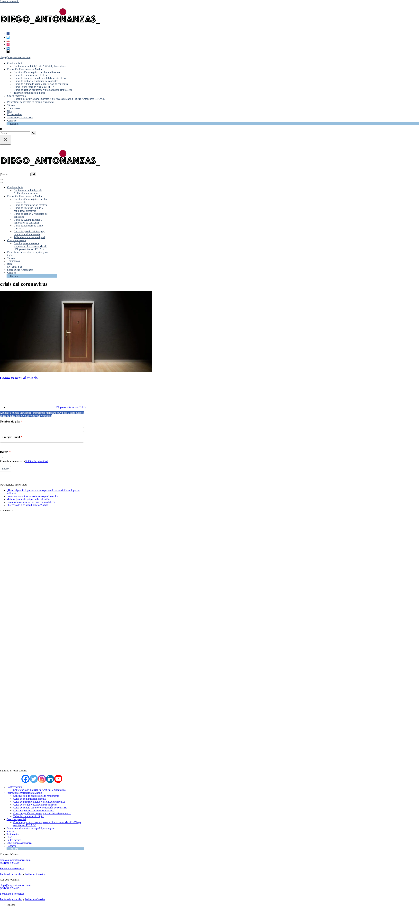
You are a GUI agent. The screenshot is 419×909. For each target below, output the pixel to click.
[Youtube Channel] (58, 779)
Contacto (12, 120)
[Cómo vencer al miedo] (76, 371)
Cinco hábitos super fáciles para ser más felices (31, 502)
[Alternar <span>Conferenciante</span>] (55, 187)
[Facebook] (8, 33)
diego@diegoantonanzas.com (15, 57)
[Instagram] (8, 44)
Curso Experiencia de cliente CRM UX (34, 86)
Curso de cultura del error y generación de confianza (41, 84)
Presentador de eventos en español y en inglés (30, 102)
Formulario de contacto (12, 868)
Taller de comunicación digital (29, 92)
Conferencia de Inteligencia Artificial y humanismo (40, 66)
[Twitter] (8, 37)
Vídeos (11, 105)
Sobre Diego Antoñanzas (20, 117)
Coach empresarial (16, 819)
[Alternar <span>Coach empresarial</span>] (55, 240)
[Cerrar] (5, 140)
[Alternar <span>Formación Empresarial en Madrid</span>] (55, 196)
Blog (9, 111)
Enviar (5, 469)
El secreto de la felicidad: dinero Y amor (27, 505)
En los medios (14, 114)
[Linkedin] (8, 48)
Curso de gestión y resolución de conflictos (36, 81)
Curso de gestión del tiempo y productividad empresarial (43, 89)
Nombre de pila (10, 421)
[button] (24, 63)
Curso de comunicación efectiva (30, 75)
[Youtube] (8, 41)
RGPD (4, 452)
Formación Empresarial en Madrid (24, 792)
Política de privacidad (36, 461)
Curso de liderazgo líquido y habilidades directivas (40, 78)
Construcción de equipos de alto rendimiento (37, 72)
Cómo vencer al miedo (19, 378)
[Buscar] (1, 129)
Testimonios (13, 108)
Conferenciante (14, 787)
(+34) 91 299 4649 (9, 863)
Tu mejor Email (10, 437)
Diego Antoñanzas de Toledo (71, 407)
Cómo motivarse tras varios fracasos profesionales (32, 496)
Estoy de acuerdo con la (24, 461)
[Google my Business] (8, 51)
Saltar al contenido (9, 1)
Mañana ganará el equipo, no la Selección (28, 499)
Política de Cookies (35, 874)
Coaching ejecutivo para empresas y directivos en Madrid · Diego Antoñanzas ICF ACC (59, 98)
